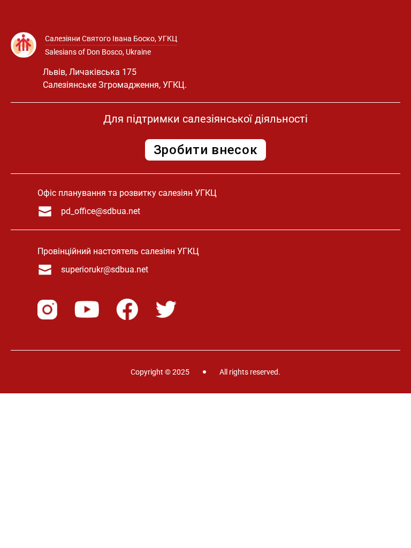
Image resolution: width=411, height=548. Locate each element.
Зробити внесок (206, 149)
